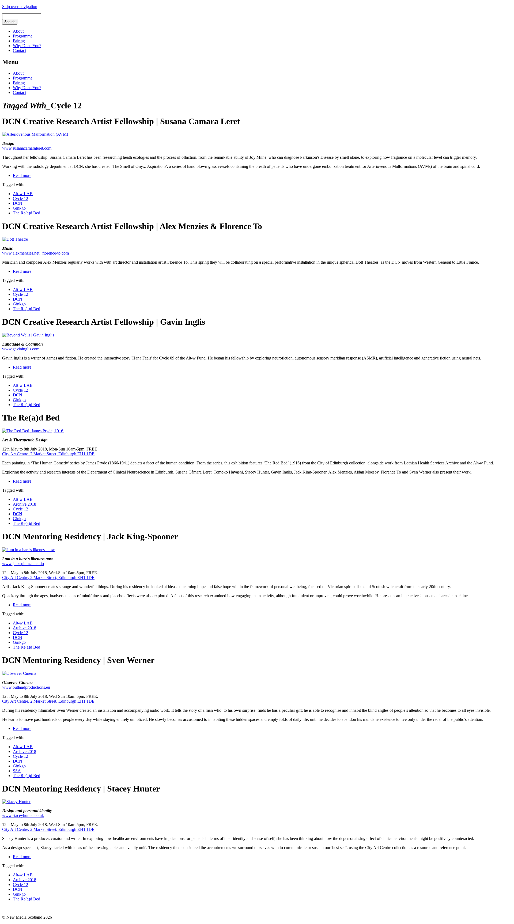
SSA (17, 770)
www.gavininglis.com (20, 349)
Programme (22, 36)
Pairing (19, 41)
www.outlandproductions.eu (26, 687)
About (18, 31)
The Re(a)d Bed (26, 213)
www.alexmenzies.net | (22, 253)
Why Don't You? (27, 45)
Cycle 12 (20, 198)
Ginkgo (19, 208)
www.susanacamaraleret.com (26, 148)
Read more (22, 175)
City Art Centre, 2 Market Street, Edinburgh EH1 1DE (48, 454)
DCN (17, 203)
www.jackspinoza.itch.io (23, 563)
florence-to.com (55, 253)
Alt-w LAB (23, 193)
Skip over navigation (19, 6)
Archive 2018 (24, 504)
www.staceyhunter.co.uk (23, 815)
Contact (19, 50)
